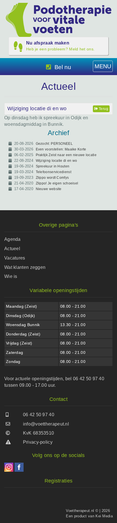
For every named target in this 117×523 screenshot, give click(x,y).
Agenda (12, 239)
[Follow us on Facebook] (19, 467)
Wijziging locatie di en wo (37, 108)
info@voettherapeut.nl (46, 424)
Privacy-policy (38, 442)
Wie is (10, 276)
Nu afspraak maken (60, 46)
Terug (103, 109)
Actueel (12, 248)
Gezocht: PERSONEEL (54, 144)
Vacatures (14, 258)
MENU (103, 66)
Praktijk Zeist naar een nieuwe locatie (66, 155)
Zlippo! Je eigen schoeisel (57, 183)
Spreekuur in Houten (53, 166)
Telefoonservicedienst (53, 172)
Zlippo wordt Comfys (52, 178)
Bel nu (63, 67)
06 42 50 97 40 (38, 414)
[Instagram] (8, 467)
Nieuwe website (49, 189)
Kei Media (104, 516)
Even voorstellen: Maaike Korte (61, 149)
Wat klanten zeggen (24, 267)
